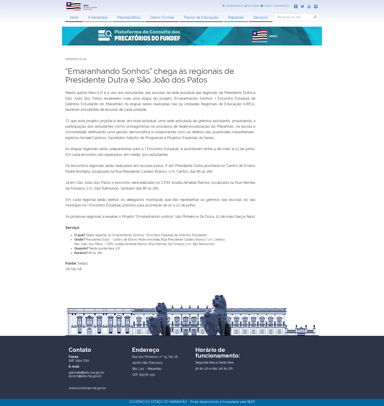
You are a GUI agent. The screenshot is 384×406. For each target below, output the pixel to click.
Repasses (236, 17)
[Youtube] (308, 5)
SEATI (251, 402)
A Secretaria (98, 17)
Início (74, 17)
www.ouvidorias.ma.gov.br (87, 388)
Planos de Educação (201, 17)
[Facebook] (295, 5)
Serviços (261, 17)
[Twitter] (301, 5)
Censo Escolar (162, 17)
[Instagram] (315, 5)
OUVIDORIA (253, 6)
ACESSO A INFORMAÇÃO (276, 6)
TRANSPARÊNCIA (234, 6)
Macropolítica (128, 17)
